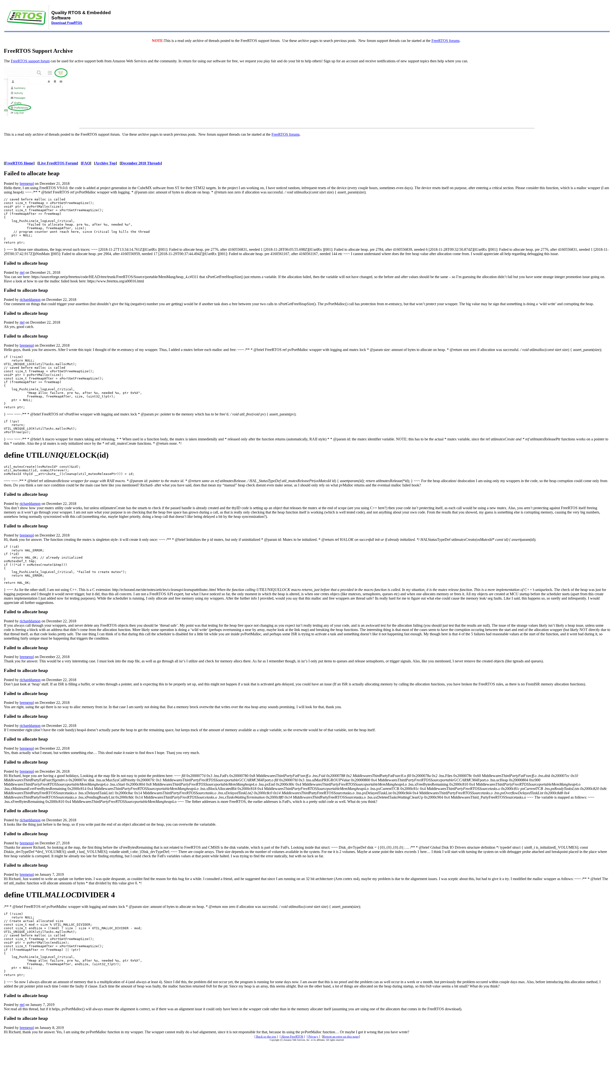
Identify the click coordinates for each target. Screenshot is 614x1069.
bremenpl (27, 183)
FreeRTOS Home (19, 163)
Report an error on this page (341, 1036)
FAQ (86, 163)
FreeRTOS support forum (30, 61)
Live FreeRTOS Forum (58, 163)
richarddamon (30, 300)
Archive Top (105, 163)
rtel (22, 272)
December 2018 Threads (141, 163)
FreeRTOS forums (445, 41)
